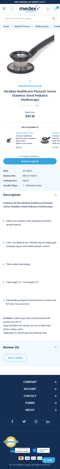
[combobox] (28, 18)
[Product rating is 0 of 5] (28, 105)
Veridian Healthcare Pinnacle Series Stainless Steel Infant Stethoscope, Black (26, 140)
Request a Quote (30, 161)
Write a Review (15, 358)
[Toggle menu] (5, 9)
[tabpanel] (30, 54)
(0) (37, 106)
